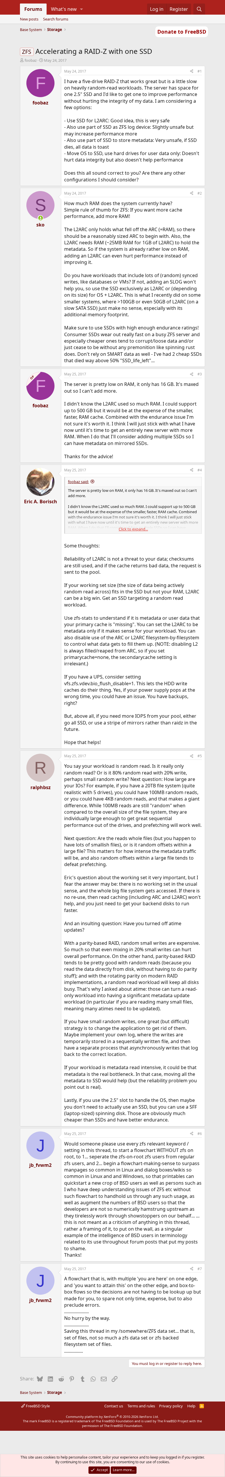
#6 (199, 1133)
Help (191, 1406)
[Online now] (40, 218)
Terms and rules (141, 1406)
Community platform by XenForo (112, 1416)
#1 (199, 71)
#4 (199, 470)
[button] (81, 9)
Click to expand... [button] (133, 529)
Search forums (55, 19)
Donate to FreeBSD (181, 31)
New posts (29, 19)
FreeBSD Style (37, 1406)
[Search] (199, 9)
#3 (199, 374)
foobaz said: (78, 481)
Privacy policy (171, 1406)
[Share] (191, 71)
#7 (199, 1268)
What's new (64, 9)
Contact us (113, 1406)
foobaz (31, 60)
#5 (199, 755)
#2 (199, 193)
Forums (33, 9)
